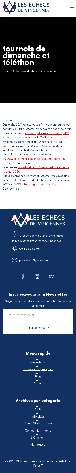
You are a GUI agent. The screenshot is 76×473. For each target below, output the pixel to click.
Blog (38, 376)
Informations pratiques (38, 369)
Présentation (38, 362)
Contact (38, 383)
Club (38, 409)
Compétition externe (38, 423)
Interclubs (38, 416)
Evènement (38, 437)
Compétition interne (38, 430)
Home (6, 71)
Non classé (38, 444)
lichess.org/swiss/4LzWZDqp (40, 184)
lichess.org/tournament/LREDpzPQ (47, 133)
